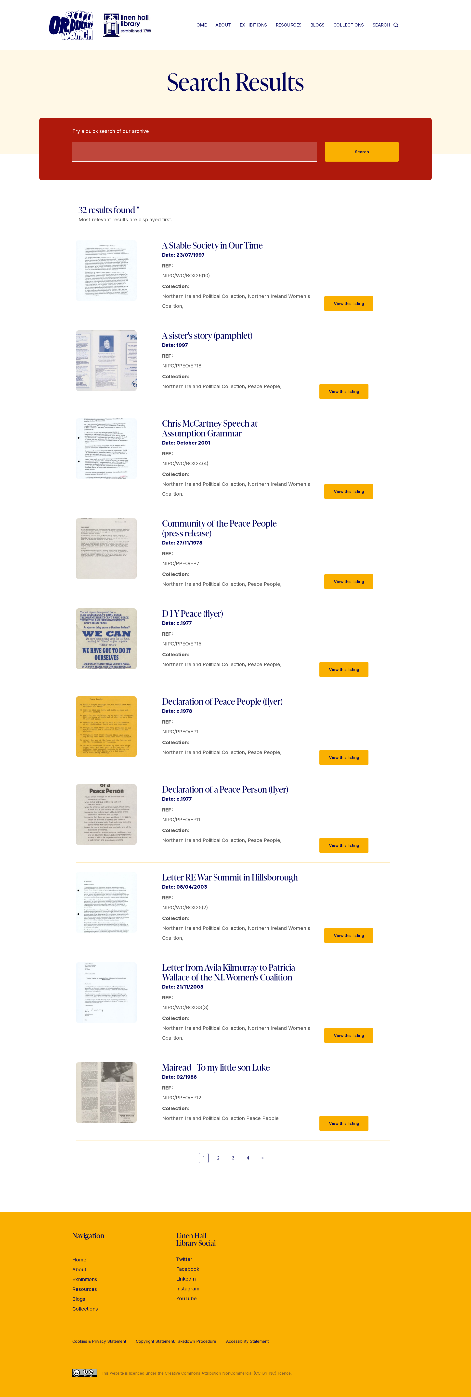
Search (362, 151)
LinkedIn (186, 1279)
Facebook (187, 1269)
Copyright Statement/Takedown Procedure (176, 1341)
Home (200, 25)
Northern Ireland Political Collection (203, 296)
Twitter (184, 1259)
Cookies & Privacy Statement (99, 1341)
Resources (288, 25)
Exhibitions (253, 25)
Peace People (264, 386)
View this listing (349, 303)
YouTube (186, 1298)
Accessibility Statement (247, 1341)
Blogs (317, 25)
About (223, 25)
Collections (348, 25)
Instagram (187, 1289)
